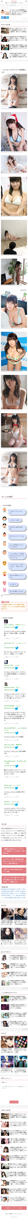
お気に (17, 638)
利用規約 (11, 1213)
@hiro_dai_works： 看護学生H (13, 744)
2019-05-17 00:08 (9, 804)
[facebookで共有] (5, 17)
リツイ (12, 638)
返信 (6, 638)
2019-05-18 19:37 (9, 708)
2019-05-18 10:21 (9, 787)
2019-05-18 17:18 (9, 747)
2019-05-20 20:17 (9, 647)
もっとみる (25, 988)
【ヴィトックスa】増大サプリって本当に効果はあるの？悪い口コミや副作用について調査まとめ (13, 879)
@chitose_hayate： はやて (12, 687)
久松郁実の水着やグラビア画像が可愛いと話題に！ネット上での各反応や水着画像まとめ (13, 606)
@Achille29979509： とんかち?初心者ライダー (15, 729)
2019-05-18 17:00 (9, 765)
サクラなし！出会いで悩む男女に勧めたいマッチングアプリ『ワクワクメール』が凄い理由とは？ (13, 861)
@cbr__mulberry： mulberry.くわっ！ (15, 624)
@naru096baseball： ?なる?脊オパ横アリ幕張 (15, 762)
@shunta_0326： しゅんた (12, 665)
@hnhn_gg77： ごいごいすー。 (13, 785)
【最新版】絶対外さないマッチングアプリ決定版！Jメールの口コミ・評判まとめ (13, 851)
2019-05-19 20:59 (9, 668)
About (6, 1213)
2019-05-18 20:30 (9, 690)
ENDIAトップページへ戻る (14, 1208)
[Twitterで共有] (2, 17)
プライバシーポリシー (18, 1213)
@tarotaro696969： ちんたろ (12, 705)
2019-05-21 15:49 (9, 627)
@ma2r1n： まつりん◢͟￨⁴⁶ (12, 801)
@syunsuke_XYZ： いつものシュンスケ (15, 644)
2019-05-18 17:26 (9, 732)
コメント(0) (25, 18)
